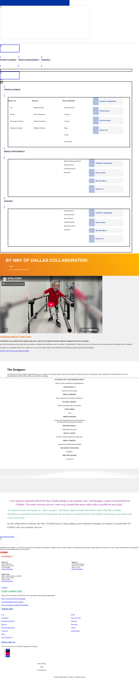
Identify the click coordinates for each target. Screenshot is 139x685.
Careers (73, 627)
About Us (4, 552)
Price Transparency (7, 637)
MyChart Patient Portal (8, 627)
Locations (4, 587)
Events (73, 614)
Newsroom (74, 624)
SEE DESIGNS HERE (7, 537)
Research (4, 624)
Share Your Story (76, 618)
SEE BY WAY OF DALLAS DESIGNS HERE (14, 351)
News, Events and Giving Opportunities (13, 598)
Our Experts (5, 618)
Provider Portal (75, 631)
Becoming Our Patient (8, 621)
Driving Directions (7, 569)
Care (3, 614)
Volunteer (74, 621)
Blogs (3, 634)
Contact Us (5, 631)
